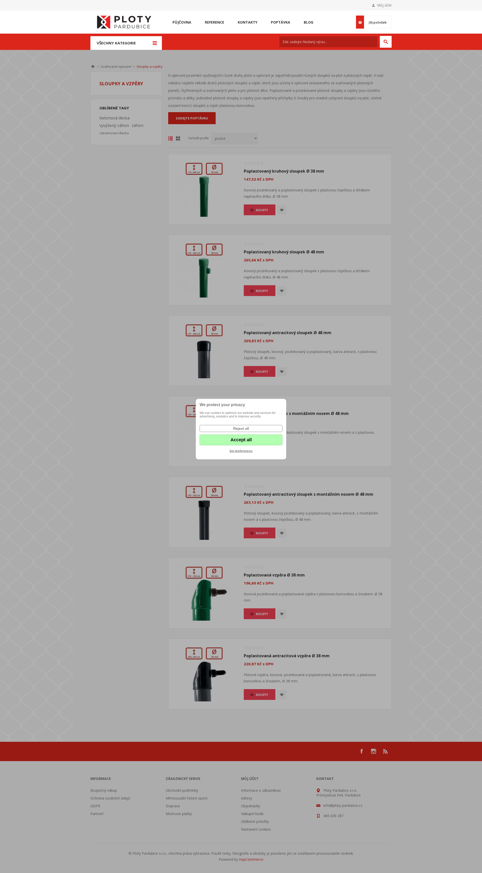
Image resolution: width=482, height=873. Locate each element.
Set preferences (241, 451)
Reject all (241, 428)
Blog (308, 22)
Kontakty (247, 22)
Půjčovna (181, 22)
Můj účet (384, 5)
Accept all (241, 439)
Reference (214, 22)
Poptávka (280, 22)
